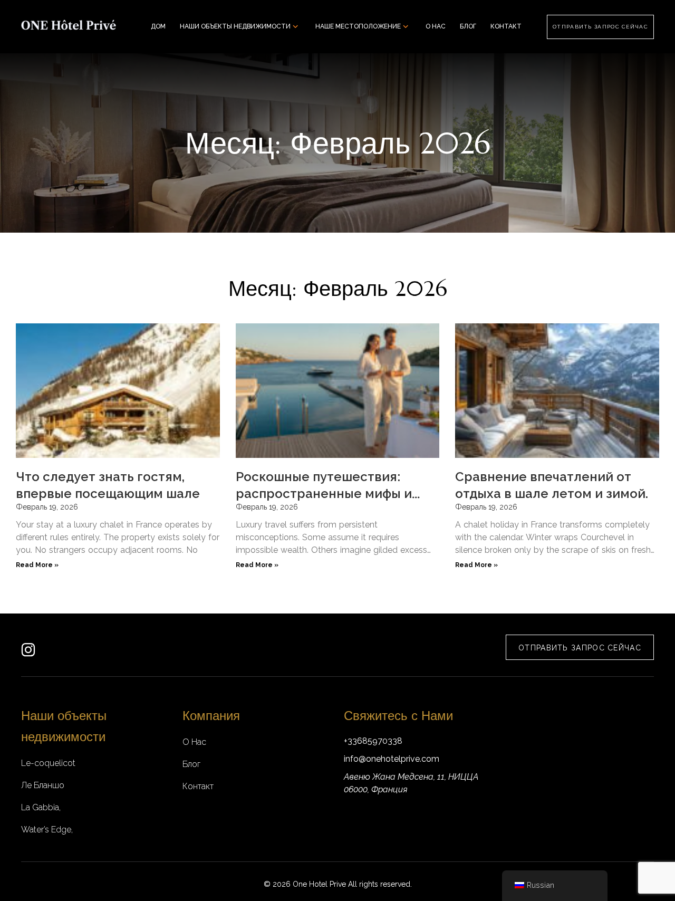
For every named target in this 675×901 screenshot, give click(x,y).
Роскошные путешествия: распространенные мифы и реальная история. (324, 493)
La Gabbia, (41, 807)
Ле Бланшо (42, 785)
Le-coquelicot (48, 763)
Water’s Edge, (47, 830)
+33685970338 (373, 741)
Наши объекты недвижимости (235, 26)
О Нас (436, 26)
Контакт (506, 26)
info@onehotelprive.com (391, 759)
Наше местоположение (358, 26)
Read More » (37, 565)
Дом (158, 26)
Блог (468, 26)
